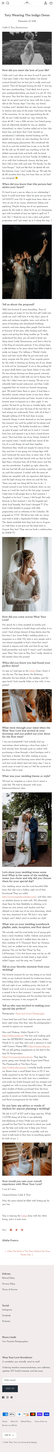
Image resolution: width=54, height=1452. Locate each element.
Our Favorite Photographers (15, 1341)
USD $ (8, 1435)
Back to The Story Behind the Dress (33, 1251)
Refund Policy (8, 1278)
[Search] (9, 3)
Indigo (32, 671)
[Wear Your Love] (27, 3)
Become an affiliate (9, 1425)
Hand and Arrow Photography (30, 1014)
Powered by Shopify (29, 1442)
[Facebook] (3, 1397)
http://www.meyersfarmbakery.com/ (19, 897)
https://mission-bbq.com (39, 1046)
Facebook (6, 1315)
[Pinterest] (12, 1397)
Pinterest (6, 1321)
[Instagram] (7, 1397)
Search (4, 1421)
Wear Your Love (15, 1442)
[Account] (45, 3)
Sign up (10, 1389)
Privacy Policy (8, 1284)
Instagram (7, 1310)
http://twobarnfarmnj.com (14, 1068)
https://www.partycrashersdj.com (17, 1057)
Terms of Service (9, 1289)
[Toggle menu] (3, 3)
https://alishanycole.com (13, 1036)
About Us (14, 1421)
